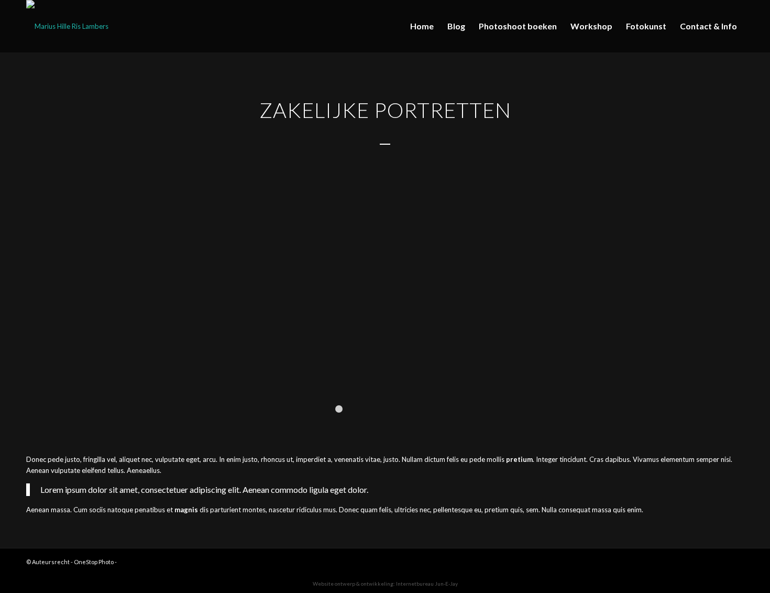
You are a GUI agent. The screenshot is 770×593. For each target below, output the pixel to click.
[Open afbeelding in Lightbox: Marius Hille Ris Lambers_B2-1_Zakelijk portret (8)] (702, 379)
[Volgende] (746, 294)
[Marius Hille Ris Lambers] (67, 26)
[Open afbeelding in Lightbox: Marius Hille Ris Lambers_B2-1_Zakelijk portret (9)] (405, 379)
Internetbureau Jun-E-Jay (427, 583)
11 (422, 409)
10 (414, 409)
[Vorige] (23, 294)
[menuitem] (422, 26)
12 (431, 409)
